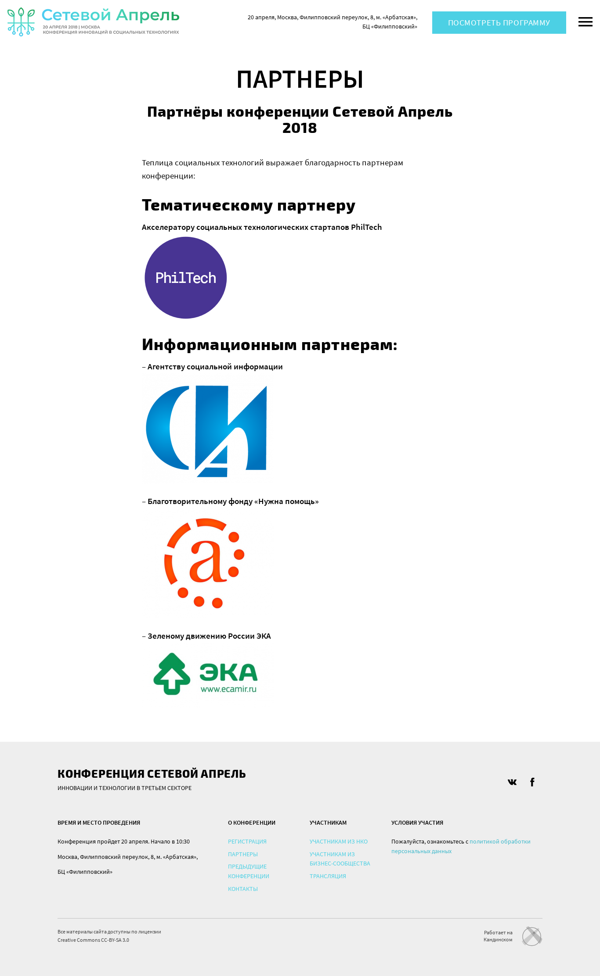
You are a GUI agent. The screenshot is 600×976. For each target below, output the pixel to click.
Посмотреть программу (499, 22)
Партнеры (243, 854)
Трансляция (328, 876)
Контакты (243, 889)
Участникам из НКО (339, 841)
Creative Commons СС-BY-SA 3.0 (93, 940)
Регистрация (247, 841)
